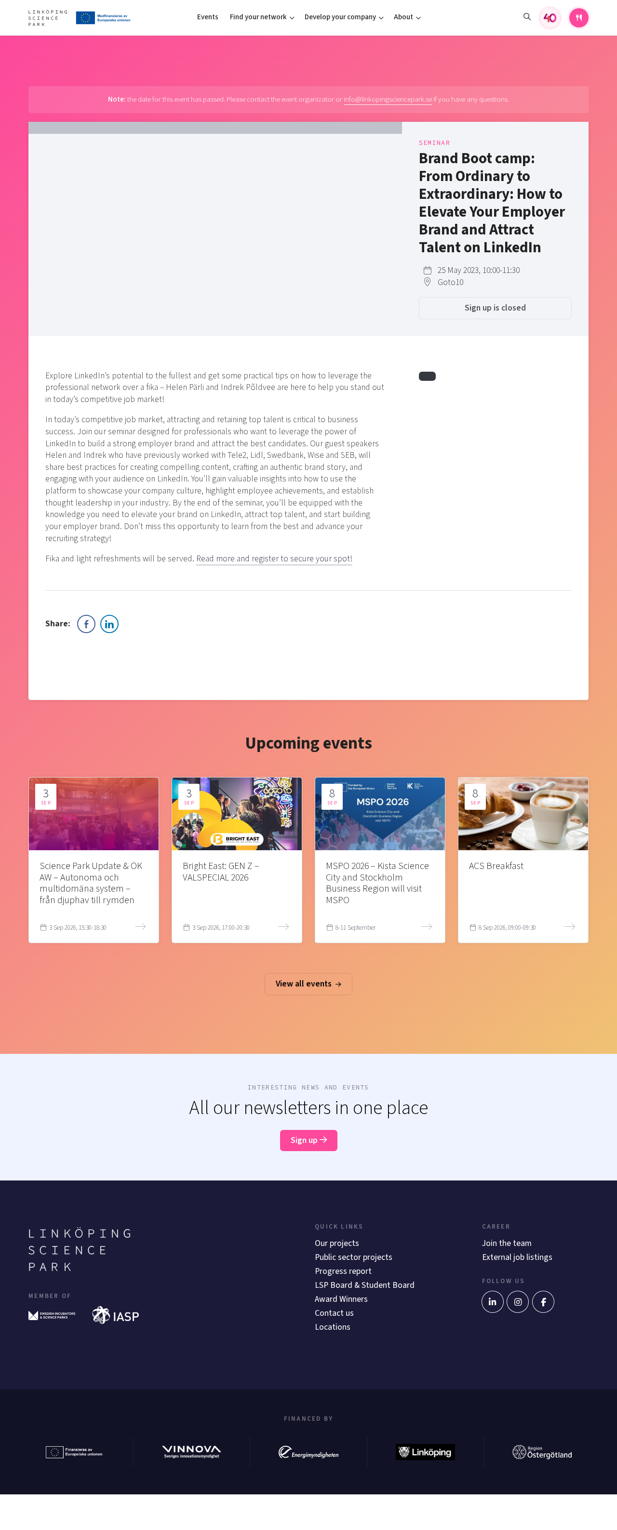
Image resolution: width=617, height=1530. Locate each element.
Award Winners (341, 1299)
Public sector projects (353, 1257)
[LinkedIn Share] (109, 624)
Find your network (258, 17)
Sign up (305, 1140)
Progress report (343, 1271)
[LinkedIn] (492, 1301)
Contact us (334, 1313)
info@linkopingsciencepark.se (388, 99)
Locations (332, 1327)
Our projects (337, 1243)
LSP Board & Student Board (365, 1285)
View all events (305, 984)
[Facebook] (543, 1301)
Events (207, 17)
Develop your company (340, 17)
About (403, 17)
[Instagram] (517, 1301)
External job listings (517, 1257)
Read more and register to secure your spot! (274, 559)
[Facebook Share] (86, 624)
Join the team (507, 1243)
